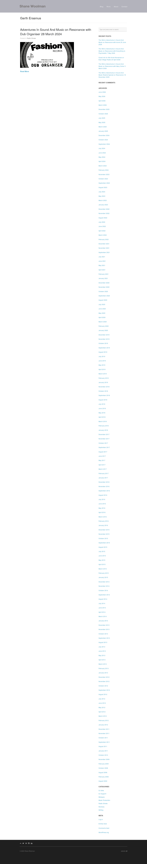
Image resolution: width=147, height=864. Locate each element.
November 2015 (104, 534)
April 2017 (102, 465)
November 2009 (104, 759)
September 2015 (104, 543)
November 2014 (104, 586)
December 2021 (104, 244)
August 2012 (103, 694)
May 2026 (102, 96)
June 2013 (102, 651)
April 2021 (102, 270)
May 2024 (102, 157)
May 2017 (102, 460)
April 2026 (102, 101)
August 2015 (103, 547)
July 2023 (102, 192)
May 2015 (102, 560)
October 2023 (103, 179)
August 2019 (103, 352)
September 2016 (104, 491)
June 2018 (102, 408)
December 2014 (104, 582)
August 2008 (103, 772)
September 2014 (104, 595)
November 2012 (104, 681)
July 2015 (102, 551)
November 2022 (104, 213)
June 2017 (102, 456)
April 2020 (102, 317)
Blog (101, 6)
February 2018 (104, 426)
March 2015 (103, 569)
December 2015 (104, 530)
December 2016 (104, 482)
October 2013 (103, 634)
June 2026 (102, 92)
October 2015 (103, 538)
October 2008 (103, 768)
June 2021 (102, 261)
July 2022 (102, 222)
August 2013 (103, 642)
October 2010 (103, 755)
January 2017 (103, 478)
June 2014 (102, 608)
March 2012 (103, 716)
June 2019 (102, 361)
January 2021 (103, 278)
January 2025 (103, 131)
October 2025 (103, 114)
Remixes (101, 807)
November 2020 (104, 287)
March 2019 (103, 374)
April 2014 (102, 612)
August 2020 (103, 300)
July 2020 (102, 304)
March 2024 (103, 166)
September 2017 (104, 447)
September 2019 (104, 348)
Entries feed (103, 824)
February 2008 (104, 777)
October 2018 (103, 391)
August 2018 (103, 400)
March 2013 (103, 664)
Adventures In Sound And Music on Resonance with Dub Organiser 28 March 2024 (55, 31)
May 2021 (102, 265)
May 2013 (102, 655)
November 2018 (104, 387)
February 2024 (104, 170)
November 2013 (104, 629)
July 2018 (102, 404)
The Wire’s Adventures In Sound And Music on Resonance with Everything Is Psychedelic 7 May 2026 (112, 51)
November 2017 (104, 439)
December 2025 (104, 109)
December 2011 (104, 729)
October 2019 (103, 343)
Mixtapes (102, 797)
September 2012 (104, 690)
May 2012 (102, 707)
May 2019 (102, 365)
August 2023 (103, 187)
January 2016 (103, 525)
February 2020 (104, 326)
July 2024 (102, 148)
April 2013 (102, 660)
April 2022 (102, 231)
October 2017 (103, 443)
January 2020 (103, 330)
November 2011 (104, 733)
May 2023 (102, 196)
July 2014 (102, 603)
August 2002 (103, 781)
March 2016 (103, 517)
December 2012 (104, 677)
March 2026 (103, 105)
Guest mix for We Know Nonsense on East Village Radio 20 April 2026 (111, 58)
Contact (124, 6)
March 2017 (103, 469)
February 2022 (104, 239)
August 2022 (103, 218)
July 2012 (102, 699)
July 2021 (102, 257)
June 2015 (102, 556)
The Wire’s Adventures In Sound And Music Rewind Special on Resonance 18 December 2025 (112, 75)
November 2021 (104, 248)
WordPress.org (104, 832)
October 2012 (103, 686)
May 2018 (102, 413)
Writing (101, 810)
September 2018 (104, 395)
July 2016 (102, 499)
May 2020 (102, 313)
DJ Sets (101, 790)
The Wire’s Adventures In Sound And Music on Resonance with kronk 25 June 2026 (112, 42)
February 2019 (104, 378)
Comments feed (104, 828)
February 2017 (104, 473)
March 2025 (103, 127)
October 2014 (103, 590)
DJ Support (102, 794)
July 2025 (102, 118)
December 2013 (104, 625)
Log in (101, 819)
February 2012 (104, 720)
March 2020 (103, 322)
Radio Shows (31, 38)
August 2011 (103, 746)
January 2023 (103, 205)
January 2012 (103, 725)
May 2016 (102, 508)
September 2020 (104, 296)
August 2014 (103, 599)
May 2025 (102, 122)
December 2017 (104, 434)
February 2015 (104, 573)
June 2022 (102, 226)
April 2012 (102, 712)
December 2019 (104, 335)
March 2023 (103, 200)
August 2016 (103, 495)
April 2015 (102, 564)
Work (109, 6)
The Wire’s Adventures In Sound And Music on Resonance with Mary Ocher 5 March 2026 (112, 66)
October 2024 (103, 140)
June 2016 (102, 504)
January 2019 (103, 382)
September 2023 (104, 183)
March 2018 (103, 421)
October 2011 (103, 738)
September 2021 (104, 252)
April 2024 (102, 161)
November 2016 (104, 486)
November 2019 (104, 339)
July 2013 (102, 647)
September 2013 (104, 638)
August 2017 (103, 452)
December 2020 (104, 283)
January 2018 (103, 430)
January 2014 (103, 621)
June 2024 (102, 153)
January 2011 (103, 751)
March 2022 (103, 235)
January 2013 (103, 673)
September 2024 (104, 144)
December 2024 (104, 135)
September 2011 (104, 742)
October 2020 (103, 291)
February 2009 (104, 764)
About (116, 6)
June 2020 (102, 309)
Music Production (104, 800)
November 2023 (104, 174)
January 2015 (103, 577)
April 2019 (102, 369)
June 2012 (102, 703)
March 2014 (103, 616)
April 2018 (102, 417)
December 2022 (104, 209)
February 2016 (104, 521)
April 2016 (102, 512)
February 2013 (104, 668)
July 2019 (102, 356)
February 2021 (104, 274)
